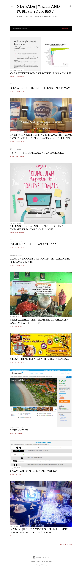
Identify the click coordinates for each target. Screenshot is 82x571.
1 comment (18, 474)
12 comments (19, 76)
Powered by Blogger (42, 557)
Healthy (47, 17)
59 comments (19, 232)
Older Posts (66, 544)
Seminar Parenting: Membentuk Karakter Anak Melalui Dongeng (39, 321)
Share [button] (12, 76)
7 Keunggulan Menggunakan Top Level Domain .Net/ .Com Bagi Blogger (37, 227)
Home (19, 17)
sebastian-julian (47, 561)
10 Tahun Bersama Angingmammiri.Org (37, 152)
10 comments (19, 156)
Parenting (27, 17)
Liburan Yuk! (19, 430)
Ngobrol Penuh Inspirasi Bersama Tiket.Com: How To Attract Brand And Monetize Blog (41, 136)
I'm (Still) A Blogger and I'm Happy (33, 244)
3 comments (19, 536)
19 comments (19, 91)
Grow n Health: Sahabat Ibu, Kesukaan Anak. (40, 359)
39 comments (19, 247)
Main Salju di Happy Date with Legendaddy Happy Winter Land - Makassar (39, 530)
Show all (66, 28)
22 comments (19, 362)
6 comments (19, 326)
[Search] (70, 6)
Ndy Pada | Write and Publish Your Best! (38, 9)
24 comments (19, 141)
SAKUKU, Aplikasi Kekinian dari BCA (33, 470)
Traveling (38, 17)
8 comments (19, 433)
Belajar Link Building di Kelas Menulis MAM (40, 88)
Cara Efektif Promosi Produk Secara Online (40, 73)
